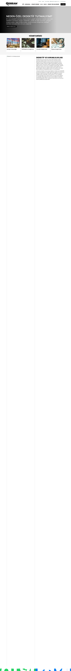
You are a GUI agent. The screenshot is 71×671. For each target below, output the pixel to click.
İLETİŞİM (63, 4)
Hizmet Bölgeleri (47, 1)
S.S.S (41, 4)
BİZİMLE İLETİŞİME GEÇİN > (11, 26)
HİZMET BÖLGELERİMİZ (53, 4)
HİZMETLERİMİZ (35, 4)
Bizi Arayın (53, 670)
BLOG (45, 4)
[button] (2, 20)
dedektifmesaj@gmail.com (55, 1)
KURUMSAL (27, 4)
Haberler (43, 1)
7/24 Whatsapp (63, 1)
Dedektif (40, 1)
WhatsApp (18, 670)
